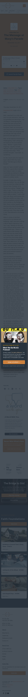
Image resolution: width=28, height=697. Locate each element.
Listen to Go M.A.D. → (14, 362)
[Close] (25, 330)
